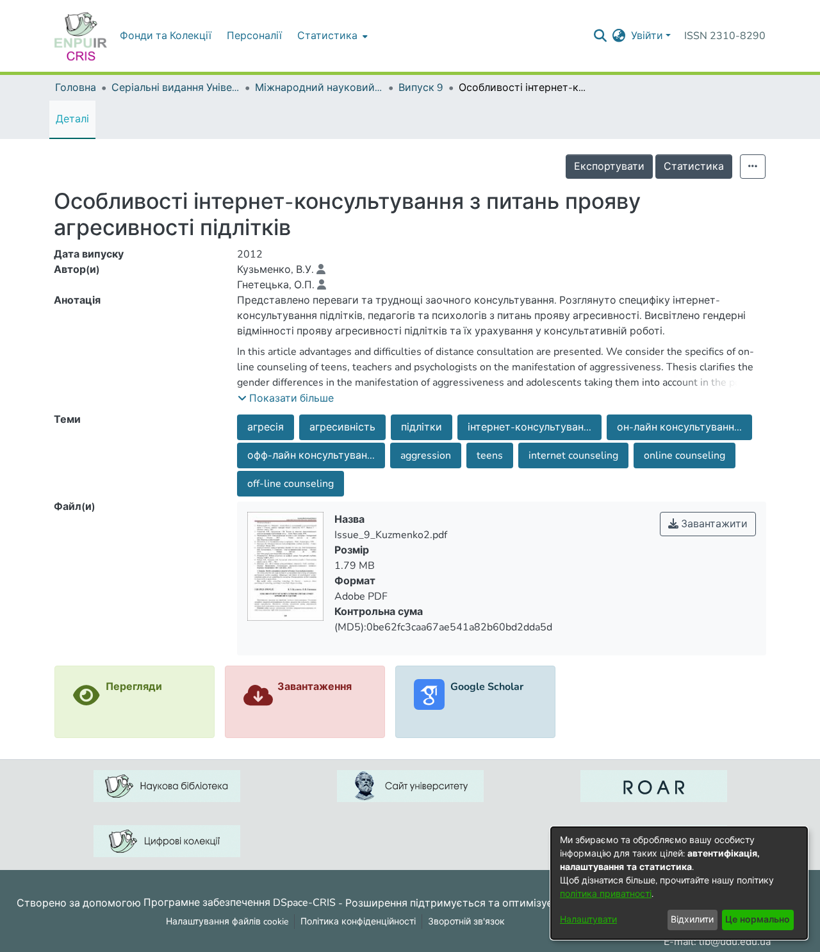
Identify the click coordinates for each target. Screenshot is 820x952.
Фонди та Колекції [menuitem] (165, 36)
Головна (75, 88)
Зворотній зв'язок (466, 921)
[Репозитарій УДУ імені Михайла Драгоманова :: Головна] (80, 35)
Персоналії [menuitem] (254, 36)
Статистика (694, 167)
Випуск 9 (420, 88)
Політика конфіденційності (358, 921)
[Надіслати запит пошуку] (601, 36)
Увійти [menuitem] (647, 36)
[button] (285, 398)
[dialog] (679, 883)
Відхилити (692, 920)
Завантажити (713, 524)
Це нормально (757, 920)
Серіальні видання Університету (175, 88)
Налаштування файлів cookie (227, 921)
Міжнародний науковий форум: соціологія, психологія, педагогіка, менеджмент (319, 88)
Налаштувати (588, 920)
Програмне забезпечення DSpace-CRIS (240, 903)
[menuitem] (331, 36)
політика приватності (606, 894)
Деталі (72, 119)
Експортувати (609, 167)
